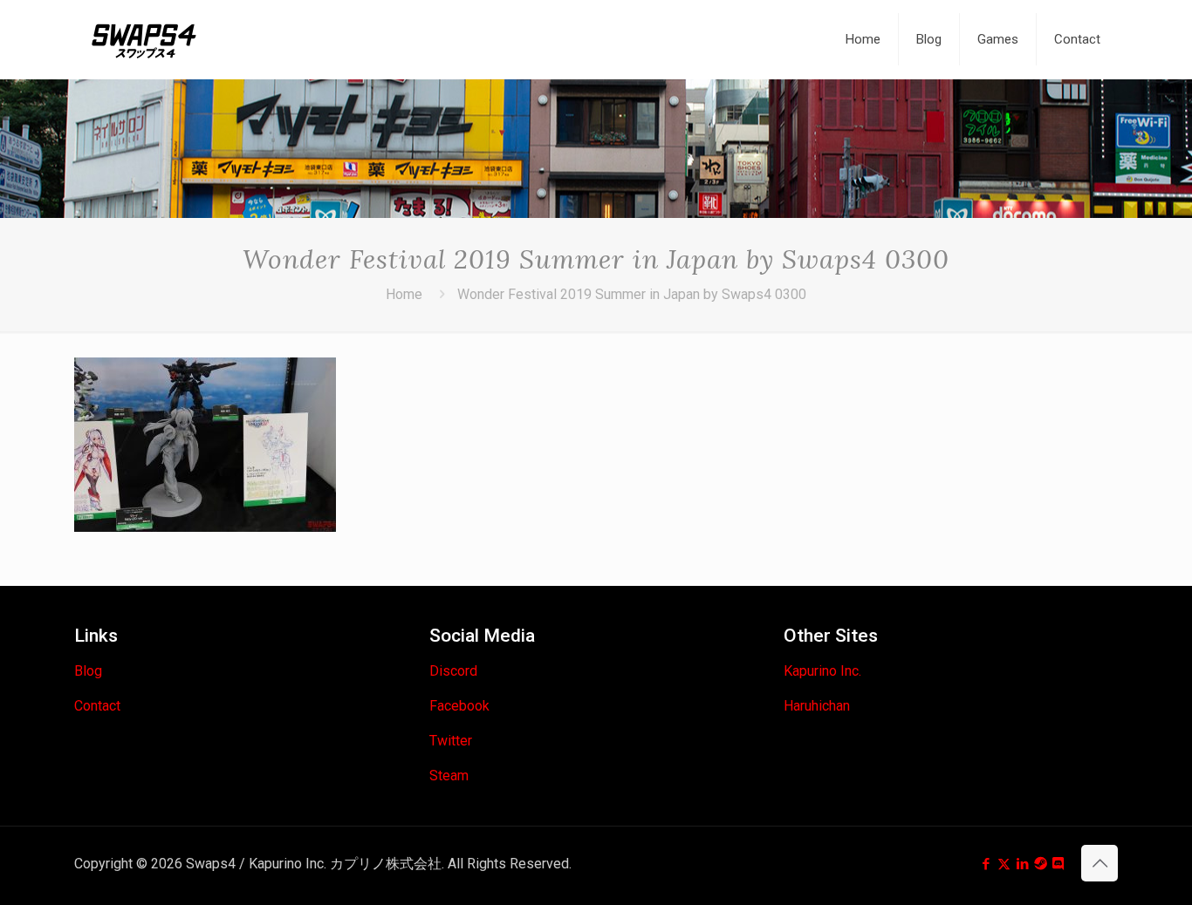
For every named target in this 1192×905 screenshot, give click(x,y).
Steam (449, 775)
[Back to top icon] (1099, 863)
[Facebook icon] (985, 864)
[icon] (1040, 864)
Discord (453, 671)
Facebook (459, 705)
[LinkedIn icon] (1022, 864)
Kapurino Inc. (822, 671)
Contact (97, 705)
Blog (88, 671)
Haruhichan (817, 705)
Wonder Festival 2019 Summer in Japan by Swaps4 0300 (631, 294)
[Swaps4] (144, 39)
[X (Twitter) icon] (1003, 864)
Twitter (450, 740)
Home (404, 294)
